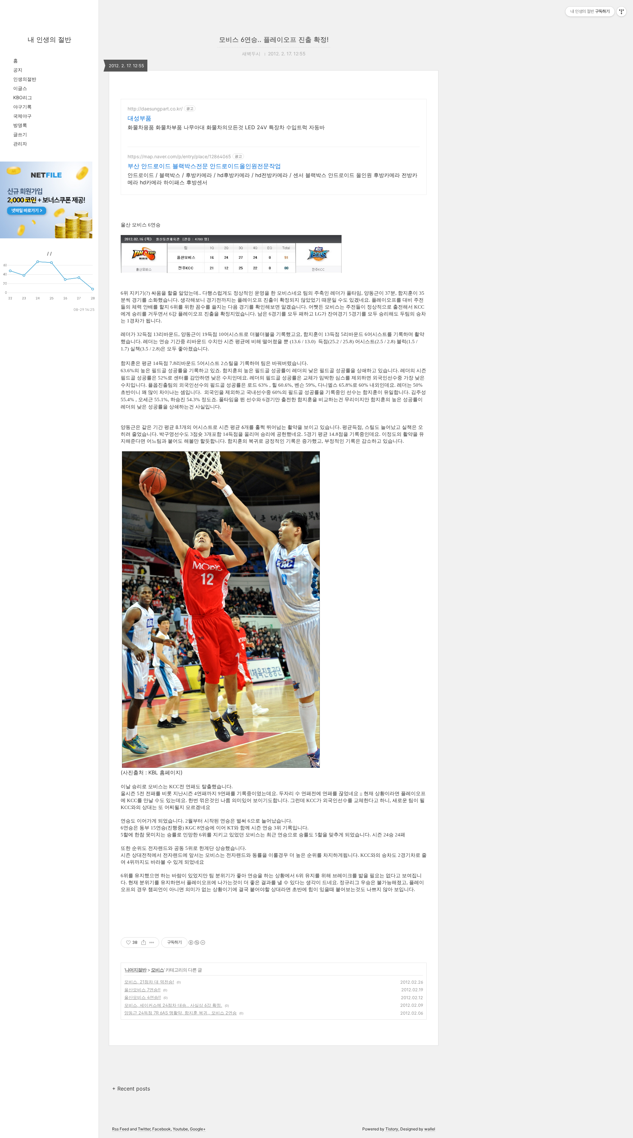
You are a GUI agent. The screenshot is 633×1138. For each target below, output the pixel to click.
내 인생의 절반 (49, 40)
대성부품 (139, 118)
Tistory (391, 1128)
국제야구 (22, 116)
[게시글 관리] (152, 942)
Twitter (144, 1128)
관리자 (20, 143)
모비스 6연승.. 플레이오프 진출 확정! (274, 40)
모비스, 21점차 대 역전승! (149, 981)
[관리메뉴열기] (621, 11)
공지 (17, 70)
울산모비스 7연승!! (142, 989)
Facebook (161, 1128)
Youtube (180, 1128)
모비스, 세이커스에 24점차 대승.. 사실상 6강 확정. (173, 1005)
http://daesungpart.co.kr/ (155, 108)
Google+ (198, 1128)
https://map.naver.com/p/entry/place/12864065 (179, 156)
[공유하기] (143, 942)
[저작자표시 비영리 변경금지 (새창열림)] (196, 942)
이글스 (20, 88)
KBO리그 (22, 97)
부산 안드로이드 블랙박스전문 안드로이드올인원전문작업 (204, 166)
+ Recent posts (131, 1088)
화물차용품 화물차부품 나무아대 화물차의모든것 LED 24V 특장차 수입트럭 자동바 (226, 127)
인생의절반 (24, 79)
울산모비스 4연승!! (142, 997)
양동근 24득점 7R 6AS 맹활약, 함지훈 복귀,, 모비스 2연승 (180, 1012)
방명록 (20, 125)
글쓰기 (20, 134)
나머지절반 (135, 970)
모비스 (157, 970)
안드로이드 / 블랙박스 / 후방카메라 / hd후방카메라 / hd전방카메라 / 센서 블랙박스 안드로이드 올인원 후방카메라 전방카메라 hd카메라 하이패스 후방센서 (272, 179)
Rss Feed (120, 1128)
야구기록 (22, 106)
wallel (429, 1128)
